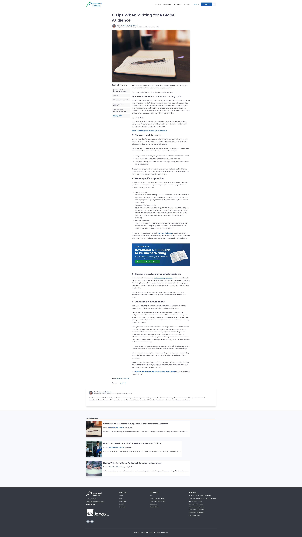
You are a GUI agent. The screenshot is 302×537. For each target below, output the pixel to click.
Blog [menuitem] (151, 495)
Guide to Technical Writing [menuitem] (157, 501)
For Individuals (167, 4)
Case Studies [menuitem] (153, 504)
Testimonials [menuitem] (123, 501)
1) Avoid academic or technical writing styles (120, 90)
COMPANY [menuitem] (122, 493)
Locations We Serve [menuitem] (194, 515)
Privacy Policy (164, 532)
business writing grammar (163, 278)
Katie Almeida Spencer (130, 25)
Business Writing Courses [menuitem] (196, 504)
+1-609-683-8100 (91, 499)
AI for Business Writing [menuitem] (195, 501)
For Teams (158, 4)
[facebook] (125, 383)
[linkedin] (120, 383)
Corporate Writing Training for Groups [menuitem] (200, 495)
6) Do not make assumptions (117, 116)
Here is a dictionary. (165, 233)
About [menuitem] (121, 498)
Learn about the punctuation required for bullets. (149, 131)
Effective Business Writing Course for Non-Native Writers (155, 371)
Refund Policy (152, 532)
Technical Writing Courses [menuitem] (196, 507)
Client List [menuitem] (122, 504)
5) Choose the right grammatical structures (119, 110)
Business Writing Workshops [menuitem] (197, 509)
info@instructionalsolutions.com (95, 501)
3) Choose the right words (120, 100)
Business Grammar (122, 378)
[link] (94, 4)
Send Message (90, 504)
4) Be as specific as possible (118, 104)
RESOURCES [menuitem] (154, 493)
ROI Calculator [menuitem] (154, 507)
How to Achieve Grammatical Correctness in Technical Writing (132, 443)
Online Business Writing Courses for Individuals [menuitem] (202, 498)
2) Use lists (116, 95)
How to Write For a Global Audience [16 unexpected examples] (132, 463)
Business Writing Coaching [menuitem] (196, 512)
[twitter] (123, 383)
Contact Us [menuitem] (122, 507)
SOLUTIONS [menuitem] (193, 493)
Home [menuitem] (121, 495)
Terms (158, 532)
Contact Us (206, 4)
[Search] (214, 4)
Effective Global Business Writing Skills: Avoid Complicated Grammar (135, 424)
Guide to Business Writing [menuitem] (157, 498)
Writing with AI (177, 4)
